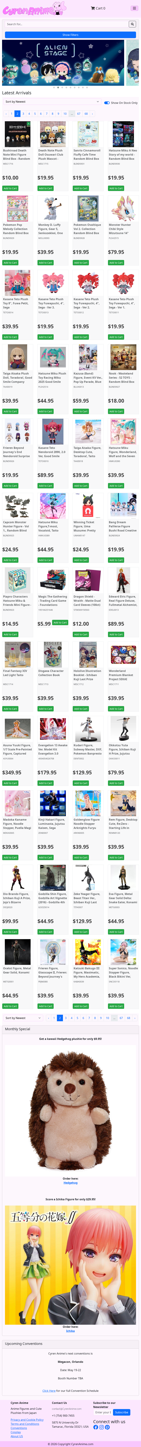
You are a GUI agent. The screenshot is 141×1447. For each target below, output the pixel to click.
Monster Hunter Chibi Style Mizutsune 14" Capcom (120, 231)
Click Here (49, 1391)
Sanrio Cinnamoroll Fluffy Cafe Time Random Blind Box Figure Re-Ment (87, 157)
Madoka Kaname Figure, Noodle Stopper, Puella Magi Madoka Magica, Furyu (17, 828)
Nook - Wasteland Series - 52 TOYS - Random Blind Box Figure (121, 380)
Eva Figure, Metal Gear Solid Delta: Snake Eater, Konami (123, 898)
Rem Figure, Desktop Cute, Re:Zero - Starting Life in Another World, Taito (123, 826)
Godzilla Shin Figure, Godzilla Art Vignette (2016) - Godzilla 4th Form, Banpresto (52, 900)
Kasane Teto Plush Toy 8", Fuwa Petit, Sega (16, 303)
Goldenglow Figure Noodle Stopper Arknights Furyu (87, 824)
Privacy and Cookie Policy (27, 1420)
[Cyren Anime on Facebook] (95, 1427)
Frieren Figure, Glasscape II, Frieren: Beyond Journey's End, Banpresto (52, 974)
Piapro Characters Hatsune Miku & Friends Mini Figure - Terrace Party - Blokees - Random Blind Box (17, 607)
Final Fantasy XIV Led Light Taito (15, 673)
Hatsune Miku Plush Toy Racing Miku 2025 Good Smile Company (52, 380)
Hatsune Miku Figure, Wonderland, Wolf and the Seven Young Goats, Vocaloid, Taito (123, 456)
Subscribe (121, 1412)
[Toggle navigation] (134, 8)
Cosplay (16, 1432)
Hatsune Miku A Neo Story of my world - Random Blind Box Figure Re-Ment (123, 157)
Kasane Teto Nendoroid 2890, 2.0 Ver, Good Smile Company (51, 454)
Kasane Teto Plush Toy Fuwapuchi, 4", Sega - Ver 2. (87, 303)
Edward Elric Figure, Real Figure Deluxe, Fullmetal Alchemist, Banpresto (123, 603)
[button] (54, 87)
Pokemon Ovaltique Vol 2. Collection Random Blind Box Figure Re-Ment (87, 231)
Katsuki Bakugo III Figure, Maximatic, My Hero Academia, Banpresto (87, 974)
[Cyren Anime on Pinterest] (107, 1427)
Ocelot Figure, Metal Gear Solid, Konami (17, 970)
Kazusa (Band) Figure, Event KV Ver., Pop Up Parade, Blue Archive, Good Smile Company (88, 382)
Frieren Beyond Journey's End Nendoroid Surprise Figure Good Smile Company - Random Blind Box (16, 458)
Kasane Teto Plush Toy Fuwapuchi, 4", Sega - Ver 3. (51, 303)
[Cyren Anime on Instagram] (101, 1427)
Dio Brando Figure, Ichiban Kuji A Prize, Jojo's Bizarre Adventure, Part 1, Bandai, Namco (17, 902)
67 (78, 114)
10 (65, 114)
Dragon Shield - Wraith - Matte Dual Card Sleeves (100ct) (87, 601)
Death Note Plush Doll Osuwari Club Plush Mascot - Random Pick (50, 157)
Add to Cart (10, 188)
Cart (100, 8)
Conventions (19, 1428)
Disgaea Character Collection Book (51, 673)
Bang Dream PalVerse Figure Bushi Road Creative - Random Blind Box (123, 528)
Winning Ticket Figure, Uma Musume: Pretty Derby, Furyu (85, 528)
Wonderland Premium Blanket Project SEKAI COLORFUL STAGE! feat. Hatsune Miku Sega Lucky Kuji (122, 681)
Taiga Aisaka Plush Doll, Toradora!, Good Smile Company (17, 378)
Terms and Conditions (25, 1424)
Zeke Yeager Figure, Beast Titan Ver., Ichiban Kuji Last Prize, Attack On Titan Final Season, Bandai (87, 904)
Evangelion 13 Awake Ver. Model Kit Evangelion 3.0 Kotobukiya (52, 751)
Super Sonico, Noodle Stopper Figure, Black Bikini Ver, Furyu (123, 974)
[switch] (107, 102)
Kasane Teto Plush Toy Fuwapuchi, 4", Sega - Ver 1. (122, 303)
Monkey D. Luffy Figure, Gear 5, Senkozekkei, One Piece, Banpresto (50, 231)
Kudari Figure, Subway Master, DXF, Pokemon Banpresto (88, 749)
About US (17, 1436)
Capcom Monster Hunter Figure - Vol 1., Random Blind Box (16, 528)
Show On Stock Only (124, 103)
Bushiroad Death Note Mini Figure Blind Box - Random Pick (16, 157)
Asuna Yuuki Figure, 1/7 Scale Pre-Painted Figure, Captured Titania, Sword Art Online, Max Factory (17, 753)
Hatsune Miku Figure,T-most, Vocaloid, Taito (48, 526)
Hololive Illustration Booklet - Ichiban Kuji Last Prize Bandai (87, 677)
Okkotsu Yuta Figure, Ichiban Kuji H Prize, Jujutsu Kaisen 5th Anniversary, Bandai (123, 753)
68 (86, 114)
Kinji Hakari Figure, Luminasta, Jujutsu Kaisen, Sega (51, 824)
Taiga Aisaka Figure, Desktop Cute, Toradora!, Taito (87, 452)
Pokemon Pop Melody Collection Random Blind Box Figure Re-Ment (16, 231)
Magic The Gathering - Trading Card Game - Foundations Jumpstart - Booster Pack (52, 605)
